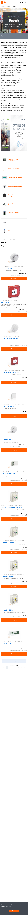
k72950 (18, 370)
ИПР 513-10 (5, 302)
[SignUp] (22, 2)
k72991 (18, 641)
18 (18, 667)
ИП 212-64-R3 (8, 440)
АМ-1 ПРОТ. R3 (9, 406)
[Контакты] (20, 2)
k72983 (18, 540)
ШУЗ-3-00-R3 (8, 610)
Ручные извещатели (5, 300)
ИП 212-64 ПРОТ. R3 (11, 339)
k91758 (17, 266)
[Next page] (24, 667)
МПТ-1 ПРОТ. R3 (9, 474)
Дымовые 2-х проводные (10, 266)
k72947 (18, 336)
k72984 (18, 574)
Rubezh (21, 266)
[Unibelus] (5, 2)
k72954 (18, 404)
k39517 (11, 300)
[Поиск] (17, 2)
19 (21, 667)
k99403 (18, 438)
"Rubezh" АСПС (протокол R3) (10, 336)
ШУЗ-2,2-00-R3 (8, 576)
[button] (8, 239)
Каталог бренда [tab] (23, 36)
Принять (14, 911)
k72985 (18, 608)
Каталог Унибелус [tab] (8, 36)
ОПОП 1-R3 (8, 644)
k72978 (18, 472)
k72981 (16, 505)
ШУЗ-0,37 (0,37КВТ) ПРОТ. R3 (12, 508)
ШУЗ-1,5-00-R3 (8, 543)
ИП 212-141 (9, 268)
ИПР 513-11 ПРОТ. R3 (11, 372)
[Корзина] (25, 2)
